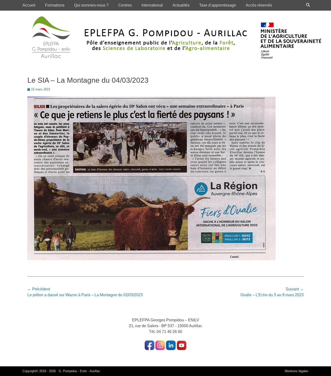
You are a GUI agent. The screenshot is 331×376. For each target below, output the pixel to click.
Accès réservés (259, 5)
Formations (54, 5)
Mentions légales (296, 371)
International (152, 5)
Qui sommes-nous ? (91, 5)
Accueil (29, 5)
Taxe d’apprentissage (217, 5)
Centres (125, 5)
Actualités (181, 5)
